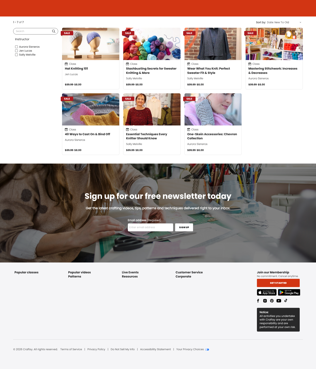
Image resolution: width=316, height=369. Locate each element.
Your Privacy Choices (190, 349)
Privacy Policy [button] (96, 349)
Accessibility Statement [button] (155, 349)
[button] (54, 31)
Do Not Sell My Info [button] (123, 349)
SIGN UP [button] (184, 227)
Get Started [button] (278, 283)
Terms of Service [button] (71, 349)
